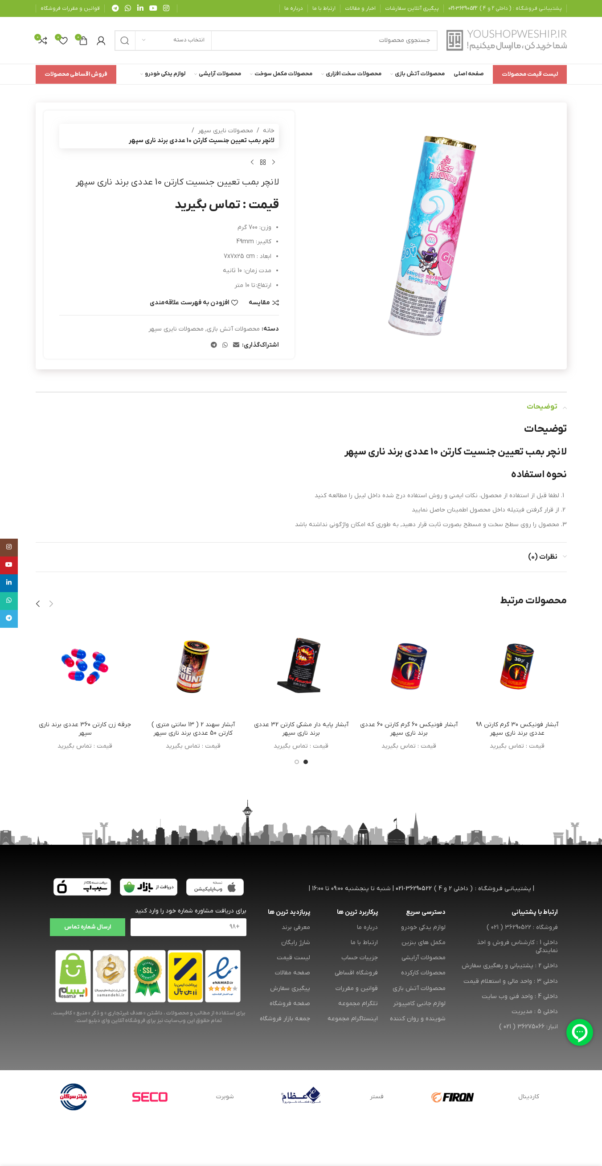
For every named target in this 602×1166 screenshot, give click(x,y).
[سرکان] (73, 1097)
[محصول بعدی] (252, 162)
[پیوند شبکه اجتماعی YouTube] (153, 8)
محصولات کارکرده (423, 973)
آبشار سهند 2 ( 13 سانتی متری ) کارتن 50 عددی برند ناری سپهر (193, 729)
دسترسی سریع (426, 912)
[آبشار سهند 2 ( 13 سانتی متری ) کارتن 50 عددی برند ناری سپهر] (192, 666)
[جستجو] (125, 40)
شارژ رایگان (295, 942)
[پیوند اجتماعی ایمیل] (236, 345)
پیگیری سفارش (290, 988)
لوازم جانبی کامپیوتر (419, 1003)
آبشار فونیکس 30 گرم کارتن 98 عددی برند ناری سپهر (517, 729)
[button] (51, 603)
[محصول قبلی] (273, 162)
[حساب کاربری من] (101, 40)
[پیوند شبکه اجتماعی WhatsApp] (128, 8)
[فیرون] (453, 1097)
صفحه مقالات (292, 973)
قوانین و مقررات (357, 988)
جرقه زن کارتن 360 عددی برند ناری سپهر (85, 729)
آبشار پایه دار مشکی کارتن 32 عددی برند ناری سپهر (301, 729)
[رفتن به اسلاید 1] (305, 762)
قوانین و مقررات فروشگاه (70, 8)
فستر (377, 1096)
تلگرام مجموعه (358, 1003)
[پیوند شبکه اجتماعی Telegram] (115, 8)
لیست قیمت (293, 957)
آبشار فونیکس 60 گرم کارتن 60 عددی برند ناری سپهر (409, 729)
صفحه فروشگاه (290, 1003)
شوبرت (225, 1096)
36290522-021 (462, 8)
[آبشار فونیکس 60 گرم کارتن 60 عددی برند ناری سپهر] (409, 666)
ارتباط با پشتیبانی (534, 912)
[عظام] (301, 1097)
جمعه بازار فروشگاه (285, 1019)
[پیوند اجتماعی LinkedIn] (140, 8)
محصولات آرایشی (423, 957)
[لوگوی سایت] (506, 40)
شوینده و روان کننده (418, 1019)
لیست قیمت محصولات (530, 74)
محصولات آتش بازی (233, 329)
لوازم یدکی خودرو (423, 927)
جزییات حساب (359, 957)
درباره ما (293, 8)
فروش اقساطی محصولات (76, 74)
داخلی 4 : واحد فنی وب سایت (519, 996)
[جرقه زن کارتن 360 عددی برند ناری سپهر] (85, 666)
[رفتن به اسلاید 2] (297, 762)
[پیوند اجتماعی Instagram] (166, 8)
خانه (268, 131)
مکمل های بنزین (423, 942)
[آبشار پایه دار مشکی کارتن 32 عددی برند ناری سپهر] (300, 666)
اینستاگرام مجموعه (353, 1019)
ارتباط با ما (324, 8)
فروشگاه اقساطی (356, 973)
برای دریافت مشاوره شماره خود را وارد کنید (190, 911)
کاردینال (528, 1096)
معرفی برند (296, 927)
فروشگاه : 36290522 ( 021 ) (522, 927)
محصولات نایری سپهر (225, 131)
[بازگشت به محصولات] (263, 162)
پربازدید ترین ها (289, 912)
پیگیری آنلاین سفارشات (412, 8)
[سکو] (149, 1097)
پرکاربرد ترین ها (357, 912)
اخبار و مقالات (360, 8)
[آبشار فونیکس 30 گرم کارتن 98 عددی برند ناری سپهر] (516, 666)
